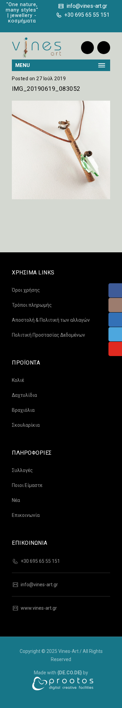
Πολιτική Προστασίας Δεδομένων (48, 335)
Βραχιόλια (23, 410)
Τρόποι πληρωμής (32, 305)
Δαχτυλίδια (24, 395)
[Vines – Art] (36, 48)
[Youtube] (104, 24)
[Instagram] (73, 24)
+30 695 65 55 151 (86, 15)
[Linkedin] (95, 24)
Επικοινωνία (26, 515)
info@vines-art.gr (86, 6)
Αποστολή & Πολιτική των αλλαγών (51, 320)
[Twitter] (84, 24)
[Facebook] (63, 24)
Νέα (16, 500)
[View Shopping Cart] (103, 47)
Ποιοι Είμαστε (27, 485)
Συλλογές (22, 470)
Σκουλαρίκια (26, 425)
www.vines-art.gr (39, 608)
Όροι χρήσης (26, 290)
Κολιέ (18, 380)
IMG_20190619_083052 (46, 88)
